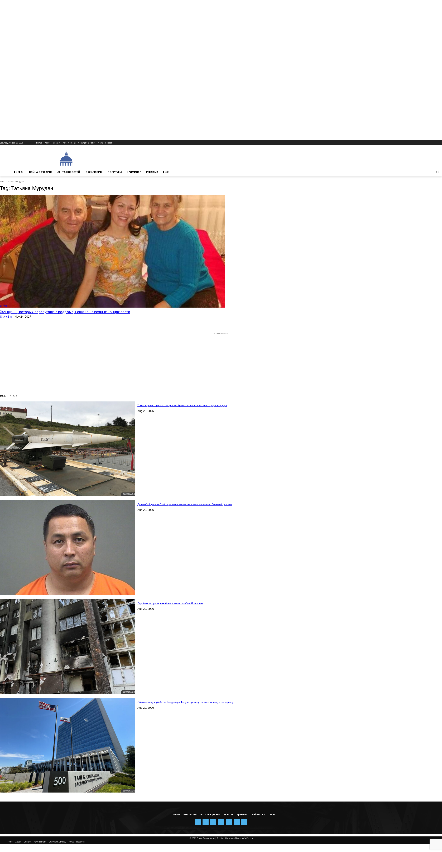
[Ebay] (407, 143)
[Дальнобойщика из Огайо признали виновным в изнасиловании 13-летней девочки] (67, 547)
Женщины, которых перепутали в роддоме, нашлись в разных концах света (65, 312)
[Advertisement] (195, 158)
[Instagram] (416, 143)
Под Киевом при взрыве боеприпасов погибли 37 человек (170, 603)
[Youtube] (440, 143)
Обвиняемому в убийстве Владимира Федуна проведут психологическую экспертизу (185, 702)
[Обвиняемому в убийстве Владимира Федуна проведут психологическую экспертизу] (67, 745)
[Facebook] (411, 143)
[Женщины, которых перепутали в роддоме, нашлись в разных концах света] (112, 251)
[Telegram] (426, 143)
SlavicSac (6, 316)
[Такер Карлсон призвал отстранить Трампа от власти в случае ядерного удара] (67, 448)
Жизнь (4, 305)
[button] (438, 172)
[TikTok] (431, 143)
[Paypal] (421, 143)
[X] (435, 143)
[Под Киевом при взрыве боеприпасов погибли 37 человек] (67, 646)
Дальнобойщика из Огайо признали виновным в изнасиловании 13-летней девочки (184, 504)
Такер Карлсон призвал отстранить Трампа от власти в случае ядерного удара (182, 405)
